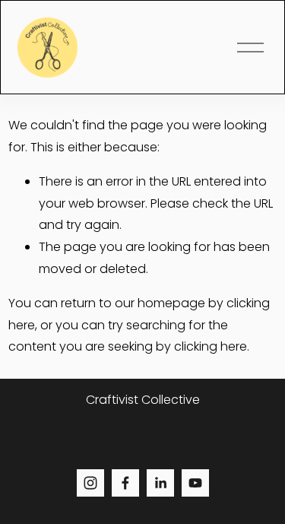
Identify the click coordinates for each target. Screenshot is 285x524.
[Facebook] (125, 483)
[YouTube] (195, 483)
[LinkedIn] (160, 483)
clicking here (210, 346)
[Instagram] (90, 483)
